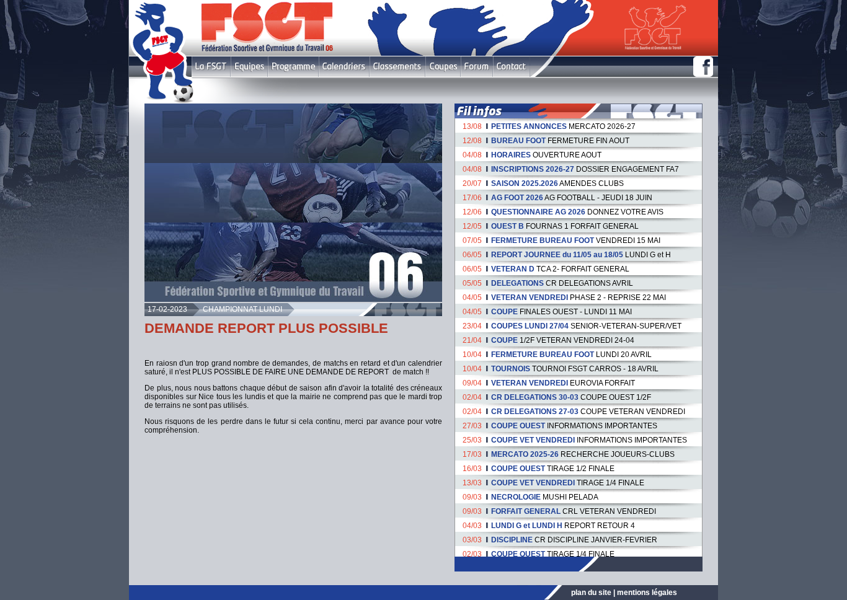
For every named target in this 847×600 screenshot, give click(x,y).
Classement (397, 66)
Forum (476, 66)
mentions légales (647, 592)
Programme (293, 66)
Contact (511, 66)
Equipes (249, 66)
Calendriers (344, 66)
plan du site (591, 592)
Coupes (443, 66)
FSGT (211, 66)
